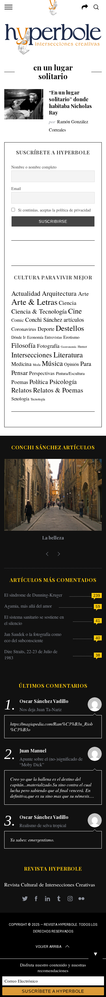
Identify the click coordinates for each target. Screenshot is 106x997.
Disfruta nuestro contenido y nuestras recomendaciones (53, 967)
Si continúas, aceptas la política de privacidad (54, 210)
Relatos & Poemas (58, 389)
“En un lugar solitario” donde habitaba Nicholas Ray (70, 102)
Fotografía (48, 345)
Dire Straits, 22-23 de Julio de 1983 (30, 654)
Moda (36, 364)
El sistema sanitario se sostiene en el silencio (34, 620)
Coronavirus (23, 328)
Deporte (46, 328)
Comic (17, 320)
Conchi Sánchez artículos (54, 319)
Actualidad (25, 293)
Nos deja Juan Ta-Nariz (41, 709)
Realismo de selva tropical (43, 825)
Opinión (71, 364)
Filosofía (23, 345)
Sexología (20, 398)
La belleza (53, 538)
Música (52, 363)
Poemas (19, 381)
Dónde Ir (18, 337)
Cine (75, 311)
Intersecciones (31, 354)
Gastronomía (68, 347)
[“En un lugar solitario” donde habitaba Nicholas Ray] (23, 104)
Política (38, 381)
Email (16, 188)
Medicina (21, 363)
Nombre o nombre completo (34, 167)
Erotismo (71, 337)
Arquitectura (59, 293)
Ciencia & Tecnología (39, 311)
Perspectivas (42, 373)
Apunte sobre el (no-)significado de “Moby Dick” (51, 761)
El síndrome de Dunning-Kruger (33, 595)
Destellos (70, 328)
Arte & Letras (34, 301)
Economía (35, 337)
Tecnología (38, 399)
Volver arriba (48, 947)
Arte (83, 293)
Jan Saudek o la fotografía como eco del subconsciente (32, 637)
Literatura (68, 354)
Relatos (21, 389)
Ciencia (67, 303)
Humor (82, 346)
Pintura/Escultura (70, 373)
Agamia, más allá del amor (28, 606)
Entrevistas (53, 337)
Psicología (63, 381)
